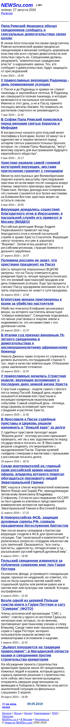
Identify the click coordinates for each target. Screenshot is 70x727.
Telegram (7, 716)
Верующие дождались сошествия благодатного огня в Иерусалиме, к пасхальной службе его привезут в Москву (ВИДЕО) (32, 215)
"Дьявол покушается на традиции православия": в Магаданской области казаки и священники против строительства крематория (35, 653)
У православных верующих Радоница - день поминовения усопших (35, 82)
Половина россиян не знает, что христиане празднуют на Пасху (29, 262)
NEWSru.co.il (10, 719)
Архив (28, 713)
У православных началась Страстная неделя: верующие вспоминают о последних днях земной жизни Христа (34, 380)
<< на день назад (9, 705)
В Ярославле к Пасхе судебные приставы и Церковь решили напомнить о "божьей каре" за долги (33, 423)
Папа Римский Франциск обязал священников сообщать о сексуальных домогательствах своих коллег (33, 32)
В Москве (26, 719)
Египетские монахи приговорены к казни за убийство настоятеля (31, 301)
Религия (7, 13)
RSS (55, 713)
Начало (6, 713)
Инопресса (42, 719)
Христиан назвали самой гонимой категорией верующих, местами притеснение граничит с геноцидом (32, 167)
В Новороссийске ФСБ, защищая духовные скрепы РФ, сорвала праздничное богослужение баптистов (34, 521)
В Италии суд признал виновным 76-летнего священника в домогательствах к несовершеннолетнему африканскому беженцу (34, 343)
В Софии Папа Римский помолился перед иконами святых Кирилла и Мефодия (31, 123)
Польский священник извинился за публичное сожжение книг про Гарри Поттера (33, 565)
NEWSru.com (17, 5)
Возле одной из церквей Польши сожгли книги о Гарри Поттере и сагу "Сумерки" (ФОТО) (33, 604)
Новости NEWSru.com (18, 722)
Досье (18, 713)
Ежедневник (42, 713)
